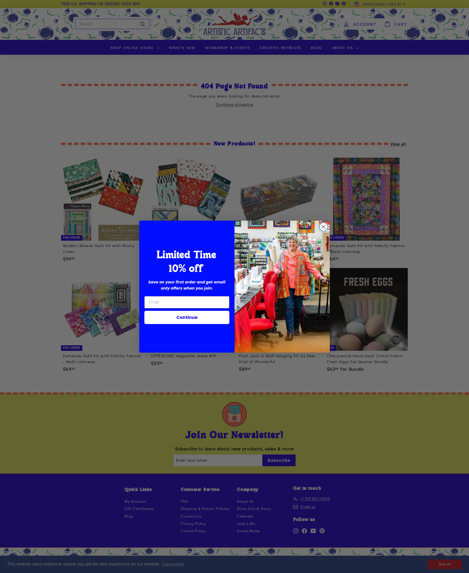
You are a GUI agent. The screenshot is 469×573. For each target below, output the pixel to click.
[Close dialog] (323, 227)
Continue (187, 317)
